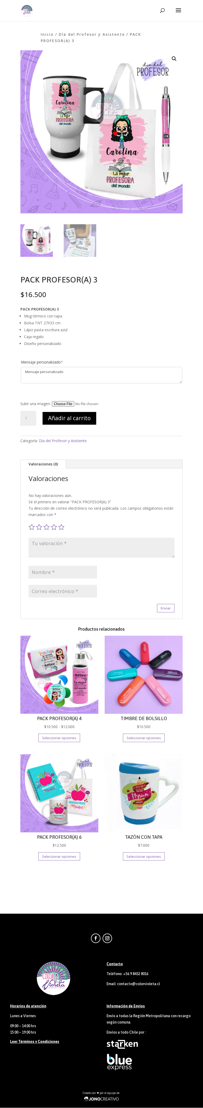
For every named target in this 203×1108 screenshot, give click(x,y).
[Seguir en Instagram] (107, 938)
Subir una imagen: (36, 403)
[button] (174, 59)
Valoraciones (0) (43, 463)
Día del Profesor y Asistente (92, 34)
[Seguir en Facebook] (95, 938)
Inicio (47, 34)
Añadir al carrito (69, 418)
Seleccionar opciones (59, 737)
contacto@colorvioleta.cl (138, 984)
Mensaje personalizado (42, 362)
